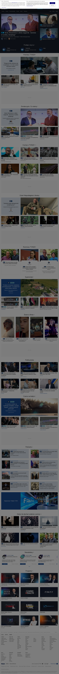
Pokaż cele (52, 5)
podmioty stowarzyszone (14, 2)
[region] (29, 4)
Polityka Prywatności (4, 7)
